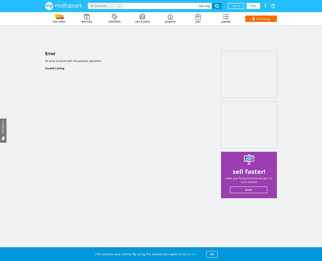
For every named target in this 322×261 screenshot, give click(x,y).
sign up (236, 5)
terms (191, 254)
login (253, 5)
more (248, 190)
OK (212, 254)
